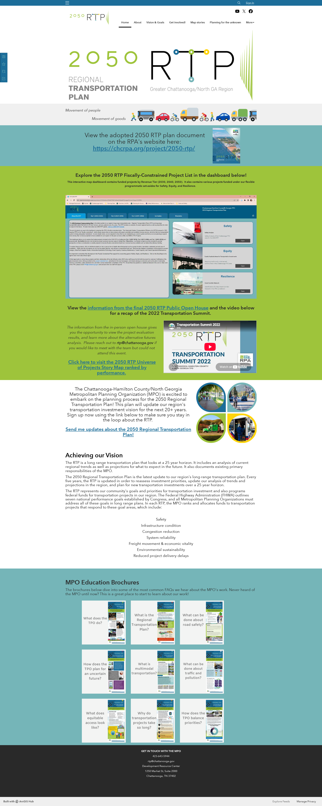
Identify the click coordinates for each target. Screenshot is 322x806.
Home (125, 22)
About (137, 22)
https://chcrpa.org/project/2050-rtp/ (144, 148)
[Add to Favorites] (3, 64)
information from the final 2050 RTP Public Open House (148, 308)
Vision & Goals (155, 22)
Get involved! (177, 22)
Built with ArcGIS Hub (18, 801)
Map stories (198, 22)
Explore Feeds (281, 801)
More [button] (249, 22)
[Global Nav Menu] (67, 3)
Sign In (250, 2)
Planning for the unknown (225, 22)
